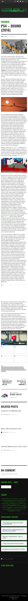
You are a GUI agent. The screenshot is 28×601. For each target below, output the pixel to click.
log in (7, 474)
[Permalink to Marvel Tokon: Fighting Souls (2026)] (14, 439)
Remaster (24, 503)
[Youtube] (23, 1)
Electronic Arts (16, 503)
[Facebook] (15, 1)
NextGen (19, 510)
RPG (21, 507)
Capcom (22, 498)
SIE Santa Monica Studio (21, 369)
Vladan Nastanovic (6, 414)
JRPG (15, 502)
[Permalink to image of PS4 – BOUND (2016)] (14, 46)
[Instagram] (17, 1)
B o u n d (5, 367)
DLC (9, 503)
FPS (7, 503)
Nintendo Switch (10, 502)
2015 (22, 505)
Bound (9, 367)
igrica (19, 367)
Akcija (6, 500)
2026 (20, 502)
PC (9, 508)
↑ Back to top (14, 598)
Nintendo (3, 503)
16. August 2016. (12, 36)
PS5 (21, 503)
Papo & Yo (6, 216)
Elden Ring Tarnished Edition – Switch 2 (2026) (14, 446)
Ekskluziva (13, 367)
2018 (24, 509)
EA (14, 509)
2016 (2, 367)
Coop (4, 502)
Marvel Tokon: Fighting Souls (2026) (11, 429)
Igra (17, 367)
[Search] (2, 1)
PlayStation (11, 500)
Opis (22, 367)
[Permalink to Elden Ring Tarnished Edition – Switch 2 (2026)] (14, 457)
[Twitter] (20, 1)
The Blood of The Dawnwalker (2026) (11, 411)
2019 (21, 509)
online (25, 500)
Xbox (22, 500)
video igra (3, 371)
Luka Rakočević (6, 432)
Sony (12, 509)
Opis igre (3, 368)
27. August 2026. (12, 432)
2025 (19, 500)
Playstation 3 (17, 498)
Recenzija (22, 368)
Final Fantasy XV (20, 155)
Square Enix (17, 507)
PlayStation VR (15, 147)
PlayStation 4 (15, 368)
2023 (9, 498)
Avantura (5, 505)
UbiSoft (23, 502)
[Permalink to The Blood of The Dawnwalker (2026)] (14, 421)
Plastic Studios (9, 368)
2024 (17, 502)
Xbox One (5, 499)
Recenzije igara (5, 22)
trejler (24, 507)
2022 (2, 500)
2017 (16, 500)
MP (19, 509)
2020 (25, 499)
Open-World (5, 509)
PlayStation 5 (12, 511)
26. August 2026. (13, 450)
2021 (12, 499)
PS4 (19, 368)
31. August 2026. (13, 414)
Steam (16, 509)
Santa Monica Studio (12, 369)
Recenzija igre (4, 369)
